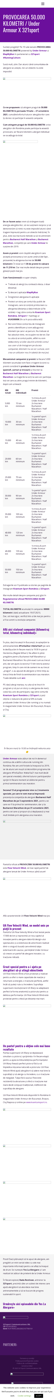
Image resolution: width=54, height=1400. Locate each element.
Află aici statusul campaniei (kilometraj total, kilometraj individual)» (26, 631)
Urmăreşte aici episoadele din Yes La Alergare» (24, 1305)
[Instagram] (8, 1334)
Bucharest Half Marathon (23, 239)
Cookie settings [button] (24, 1395)
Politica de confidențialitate (27, 1363)
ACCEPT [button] (39, 1396)
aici (23, 678)
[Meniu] (43, 4)
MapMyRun (8, 54)
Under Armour (40, 50)
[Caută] (49, 4)
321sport (22, 315)
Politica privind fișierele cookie (27, 1361)
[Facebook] (4, 1334)
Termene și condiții (27, 1358)
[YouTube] (13, 1334)
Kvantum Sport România (25, 588)
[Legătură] (27, 729)
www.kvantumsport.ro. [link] (36, 1102)
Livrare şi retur (27, 1366)
